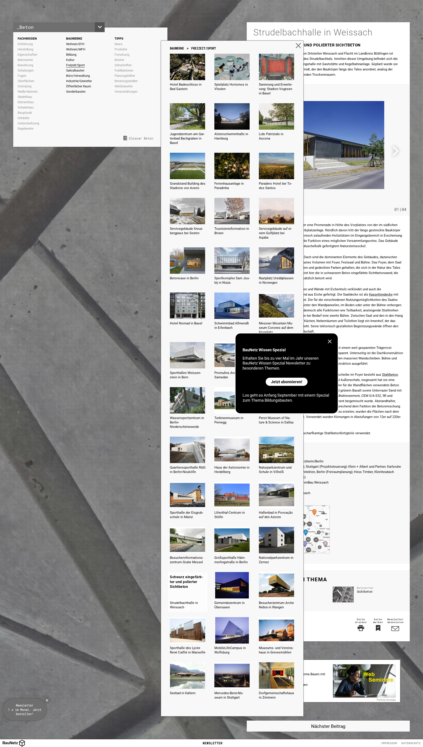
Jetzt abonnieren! (286, 381)
